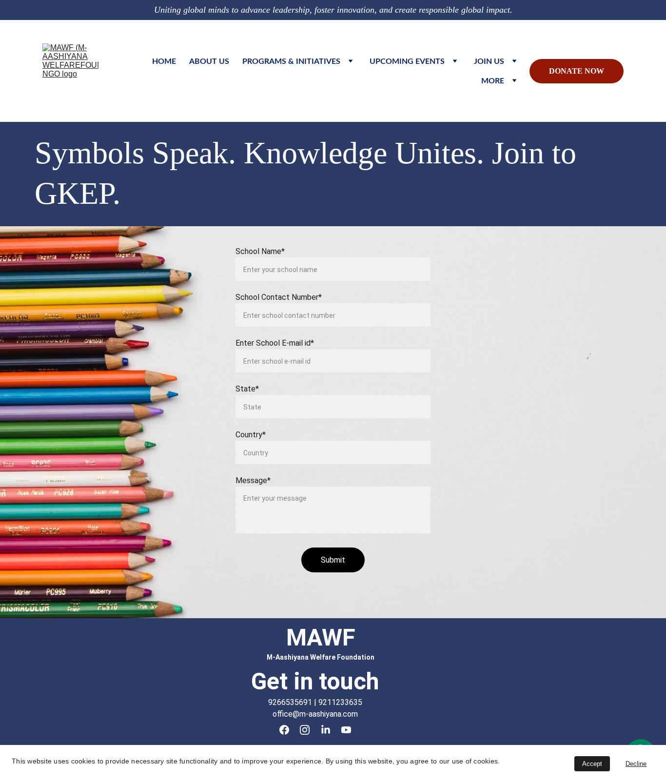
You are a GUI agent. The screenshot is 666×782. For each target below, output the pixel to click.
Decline (636, 763)
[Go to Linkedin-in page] (326, 730)
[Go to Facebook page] (284, 730)
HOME (164, 61)
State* (247, 388)
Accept (592, 763)
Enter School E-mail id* (274, 343)
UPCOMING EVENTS (407, 61)
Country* (250, 434)
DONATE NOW (576, 71)
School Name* (260, 251)
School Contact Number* (278, 297)
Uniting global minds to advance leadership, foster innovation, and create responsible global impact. (333, 10)
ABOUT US (209, 61)
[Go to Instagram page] (305, 730)
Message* (253, 480)
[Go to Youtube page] (346, 730)
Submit (333, 560)
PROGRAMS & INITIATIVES (291, 61)
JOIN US (489, 61)
